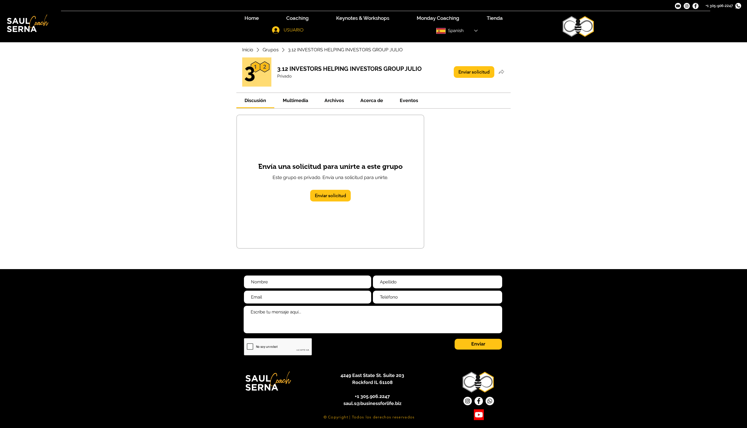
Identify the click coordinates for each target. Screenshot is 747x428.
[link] (255, 100)
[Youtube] (678, 6)
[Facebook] (695, 6)
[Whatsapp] (490, 401)
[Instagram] (687, 6)
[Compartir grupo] (501, 71)
